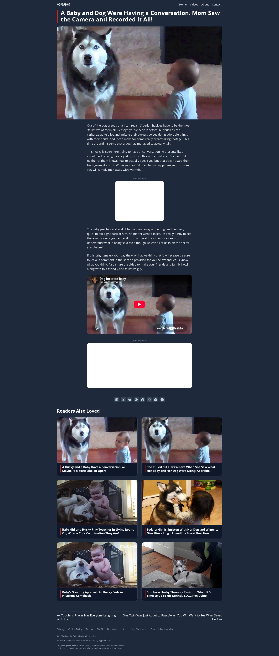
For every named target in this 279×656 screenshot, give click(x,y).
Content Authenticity (162, 629)
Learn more (117, 648)
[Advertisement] (139, 201)
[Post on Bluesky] (129, 399)
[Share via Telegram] (155, 399)
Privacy (60, 629)
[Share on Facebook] (162, 399)
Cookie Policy (75, 629)
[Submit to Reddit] (142, 399)
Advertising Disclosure (135, 629)
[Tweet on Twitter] (123, 399)
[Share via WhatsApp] (149, 399)
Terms (89, 629)
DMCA (100, 629)
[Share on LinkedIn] (116, 399)
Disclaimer (113, 629)
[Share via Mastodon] (136, 399)
